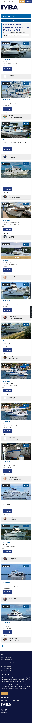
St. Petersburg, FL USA (9, 506)
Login (29, 1)
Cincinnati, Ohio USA (9, 546)
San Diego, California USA (10, 385)
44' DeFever (6, 260)
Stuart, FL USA (7, 626)
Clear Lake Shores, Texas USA (11, 224)
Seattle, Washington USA (10, 63)
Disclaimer (16, 21)
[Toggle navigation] (30, 7)
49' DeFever (6, 100)
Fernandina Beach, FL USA (10, 586)
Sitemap (3, 714)
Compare (7, 43)
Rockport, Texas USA (9, 465)
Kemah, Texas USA (8, 345)
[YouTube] (9, 1)
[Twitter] (4, 1)
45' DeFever (6, 381)
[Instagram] (6, 1)
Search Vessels (9, 16)
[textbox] (18, 35)
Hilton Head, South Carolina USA (12, 184)
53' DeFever (6, 140)
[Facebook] (1, 1)
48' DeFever (6, 502)
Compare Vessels (31, 311)
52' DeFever (6, 180)
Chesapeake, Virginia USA (10, 264)
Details (6, 68)
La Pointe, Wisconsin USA (10, 144)
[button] (4, 693)
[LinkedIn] (12, 1)
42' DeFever (6, 59)
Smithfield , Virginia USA (9, 103)
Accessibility (4, 712)
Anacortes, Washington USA (10, 304)
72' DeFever (6, 582)
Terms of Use (4, 709)
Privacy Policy (4, 710)
